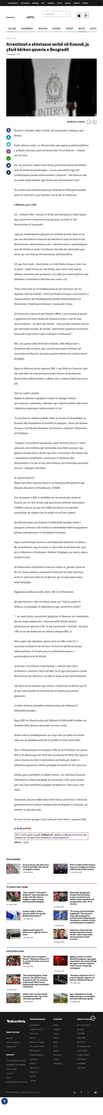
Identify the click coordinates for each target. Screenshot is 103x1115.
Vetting (33, 1080)
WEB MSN (81, 1063)
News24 (21, 9)
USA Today (81, 1067)
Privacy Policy (11, 1069)
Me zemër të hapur (37, 1046)
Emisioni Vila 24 (36, 1029)
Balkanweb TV (12, 3)
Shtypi (59, 3)
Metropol (57, 1055)
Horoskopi (11, 9)
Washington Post (84, 1046)
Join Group (77, 834)
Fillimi (12, 28)
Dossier (68, 3)
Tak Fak (33, 1076)
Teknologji (57, 1063)
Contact (9, 1073)
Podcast (33, 1063)
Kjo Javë (33, 1038)
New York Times (83, 1025)
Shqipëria (27, 28)
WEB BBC (81, 1033)
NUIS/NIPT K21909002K (15, 1065)
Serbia (26, 842)
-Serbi (14, 38)
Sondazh (51, 3)
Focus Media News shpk (15, 1060)
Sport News (34, 1067)
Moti (43, 3)
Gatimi (85, 3)
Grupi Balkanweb (60, 837)
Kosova (42, 28)
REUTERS (81, 1042)
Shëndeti (76, 3)
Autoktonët (34, 1025)
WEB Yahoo (81, 1059)
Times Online (82, 1050)
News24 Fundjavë (36, 1055)
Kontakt (30, 9)
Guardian (80, 1029)
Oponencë (34, 1059)
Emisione (35, 3)
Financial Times (83, 1055)
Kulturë (95, 28)
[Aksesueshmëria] (4, 1101)
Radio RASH (11, 1046)
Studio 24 (33, 1072)
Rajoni (57, 28)
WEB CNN (81, 1038)
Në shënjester (35, 1050)
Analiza (56, 1059)
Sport (69, 28)
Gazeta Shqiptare (13, 1042)
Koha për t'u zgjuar (37, 1042)
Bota (82, 28)
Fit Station (34, 1033)
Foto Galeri (25, 3)
